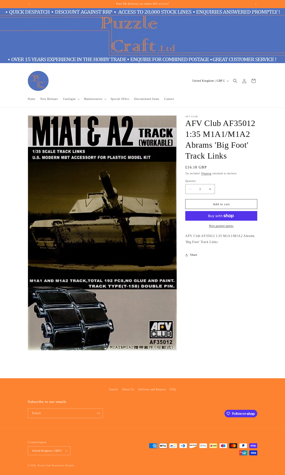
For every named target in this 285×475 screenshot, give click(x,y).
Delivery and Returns (152, 389)
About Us (128, 389)
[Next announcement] (255, 4)
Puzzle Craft (44, 465)
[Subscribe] (98, 413)
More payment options (221, 225)
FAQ (173, 389)
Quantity (190, 180)
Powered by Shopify (63, 465)
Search (113, 389)
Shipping (206, 173)
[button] (71, 99)
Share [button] (193, 254)
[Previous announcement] (29, 4)
